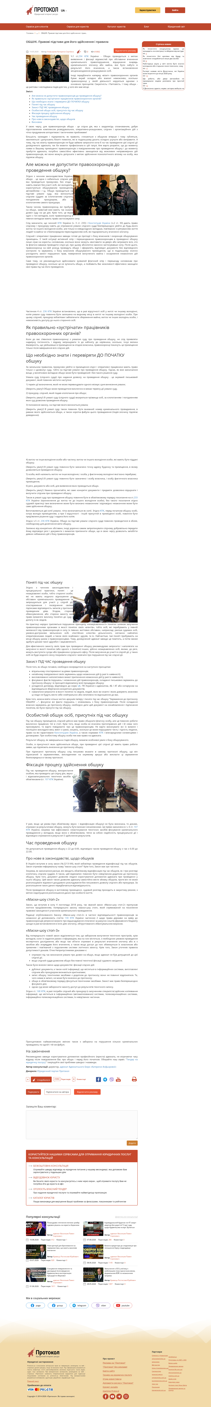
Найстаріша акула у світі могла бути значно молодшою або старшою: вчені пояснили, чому (163, 66)
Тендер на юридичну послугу (117, 1375)
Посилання (156, 1387)
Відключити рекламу (125, 50)
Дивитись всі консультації (126, 1217)
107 (46, 779)
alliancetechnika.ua (158, 1359)
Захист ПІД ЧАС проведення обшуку (50, 107)
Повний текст (33, 1381)
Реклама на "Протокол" (114, 1362)
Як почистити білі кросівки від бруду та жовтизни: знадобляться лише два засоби (163, 59)
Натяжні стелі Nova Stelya (178, 1385)
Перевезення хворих (176, 1366)
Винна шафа (173, 1363)
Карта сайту (109, 1371)
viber (103, 1305)
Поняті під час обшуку (43, 104)
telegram (82, 1305)
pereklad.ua (173, 1357)
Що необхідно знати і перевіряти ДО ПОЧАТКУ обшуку (60, 101)
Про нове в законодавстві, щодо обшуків (53, 119)
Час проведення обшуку (44, 116)
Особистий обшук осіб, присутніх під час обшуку (57, 110)
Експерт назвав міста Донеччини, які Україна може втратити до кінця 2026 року (163, 74)
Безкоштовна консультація (50, 1165)
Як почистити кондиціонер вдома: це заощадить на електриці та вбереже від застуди (163, 51)
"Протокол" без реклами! (115, 1366)
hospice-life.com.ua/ (175, 1369)
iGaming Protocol (111, 1391)
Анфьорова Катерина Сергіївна (60, 51)
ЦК (79, 685)
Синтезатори (156, 1371)
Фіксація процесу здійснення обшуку (51, 113)
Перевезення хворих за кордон (177, 1389)
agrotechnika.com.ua (159, 1378)
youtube (125, 1305)
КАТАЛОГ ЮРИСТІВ (43, 1197)
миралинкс (155, 1362)
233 (136, 497)
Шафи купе (172, 1379)
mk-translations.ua (175, 1373)
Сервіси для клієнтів (37, 26)
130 (66, 917)
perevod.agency (157, 1374)
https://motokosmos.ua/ (160, 1368)
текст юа (155, 1384)
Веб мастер (156, 1365)
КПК (86, 56)
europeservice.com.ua (159, 1381)
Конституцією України (66, 732)
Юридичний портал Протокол (53, 1071)
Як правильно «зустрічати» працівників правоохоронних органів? (66, 98)
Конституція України (99, 223)
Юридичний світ (176, 26)
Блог (146, 26)
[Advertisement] (80, 290)
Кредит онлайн (110, 1387)
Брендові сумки (174, 1382)
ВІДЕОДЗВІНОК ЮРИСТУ (46, 1177)
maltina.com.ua (174, 1376)
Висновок (37, 122)
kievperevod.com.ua (159, 1390)
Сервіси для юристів (78, 26)
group (60, 1305)
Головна (30, 33)
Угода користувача (112, 1379)
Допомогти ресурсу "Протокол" (118, 1383)
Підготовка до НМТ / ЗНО (177, 1360)
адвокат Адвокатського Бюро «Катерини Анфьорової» (88, 1066)
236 (45, 311)
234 (81, 56)
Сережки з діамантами (160, 1355)
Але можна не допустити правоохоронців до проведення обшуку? (66, 95)
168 (38, 991)
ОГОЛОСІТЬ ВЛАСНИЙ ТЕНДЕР (50, 1189)
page (38, 1305)
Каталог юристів (116, 26)
